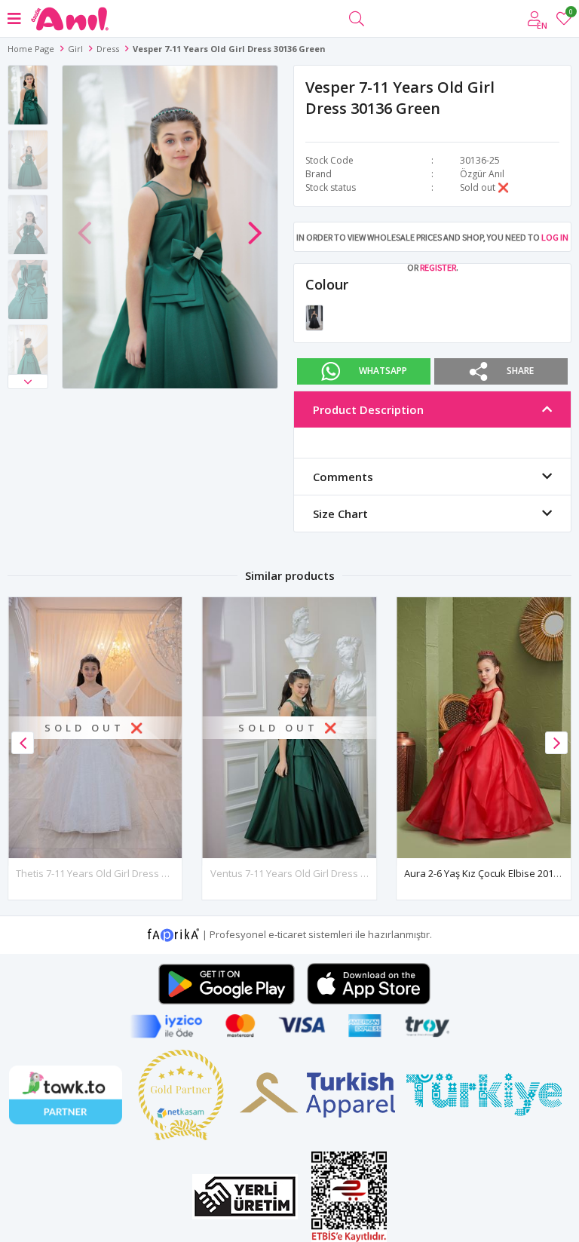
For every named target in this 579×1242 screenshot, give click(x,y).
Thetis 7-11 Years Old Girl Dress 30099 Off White (124, 873)
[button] (28, 381)
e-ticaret (287, 933)
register (438, 267)
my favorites (570, 14)
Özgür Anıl (482, 173)
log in (554, 237)
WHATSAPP (383, 370)
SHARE (520, 370)
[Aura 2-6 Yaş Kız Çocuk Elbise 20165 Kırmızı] (484, 727)
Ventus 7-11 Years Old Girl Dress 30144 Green (314, 873)
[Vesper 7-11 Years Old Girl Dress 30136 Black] (314, 317)
